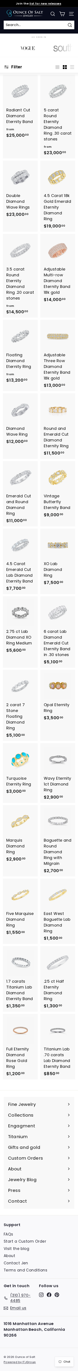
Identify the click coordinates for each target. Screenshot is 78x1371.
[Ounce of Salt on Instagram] (41, 1294)
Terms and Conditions (25, 1270)
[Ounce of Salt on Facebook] (49, 1294)
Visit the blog (16, 1248)
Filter (16, 67)
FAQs (8, 1234)
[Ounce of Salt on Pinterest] (57, 1294)
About (9, 1255)
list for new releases (45, 4)
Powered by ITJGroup (20, 1362)
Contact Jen (16, 1263)
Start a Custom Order (25, 1241)
